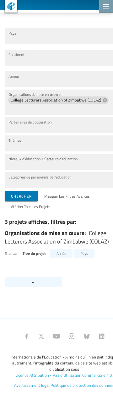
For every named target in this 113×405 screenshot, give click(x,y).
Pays (12, 33)
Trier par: (12, 253)
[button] (58, 100)
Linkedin (101, 336)
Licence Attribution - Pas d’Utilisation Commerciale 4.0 (63, 375)
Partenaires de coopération (29, 122)
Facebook (26, 336)
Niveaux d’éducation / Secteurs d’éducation (43, 158)
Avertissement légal (32, 385)
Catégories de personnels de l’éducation (40, 177)
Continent (16, 54)
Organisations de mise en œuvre (34, 94)
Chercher (21, 196)
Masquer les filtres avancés (67, 196)
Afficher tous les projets (30, 206)
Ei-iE (8, 7)
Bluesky (86, 336)
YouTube (56, 336)
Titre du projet (34, 253)
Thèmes (14, 140)
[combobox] (58, 39)
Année (13, 76)
